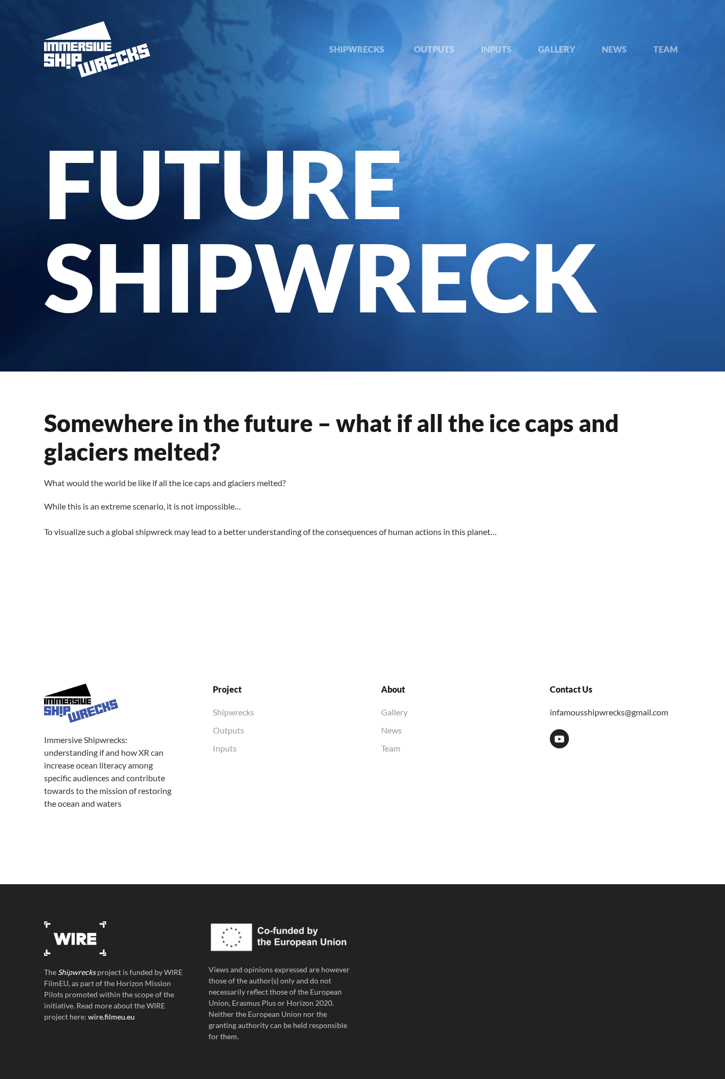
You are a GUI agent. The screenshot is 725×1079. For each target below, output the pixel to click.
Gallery (394, 712)
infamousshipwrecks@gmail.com (609, 712)
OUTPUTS (434, 49)
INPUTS (496, 49)
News (391, 730)
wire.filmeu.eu (111, 1016)
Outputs (228, 730)
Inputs (225, 748)
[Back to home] (97, 49)
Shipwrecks (233, 712)
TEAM (665, 49)
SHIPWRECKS (358, 49)
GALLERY (556, 49)
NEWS (614, 49)
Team (390, 748)
